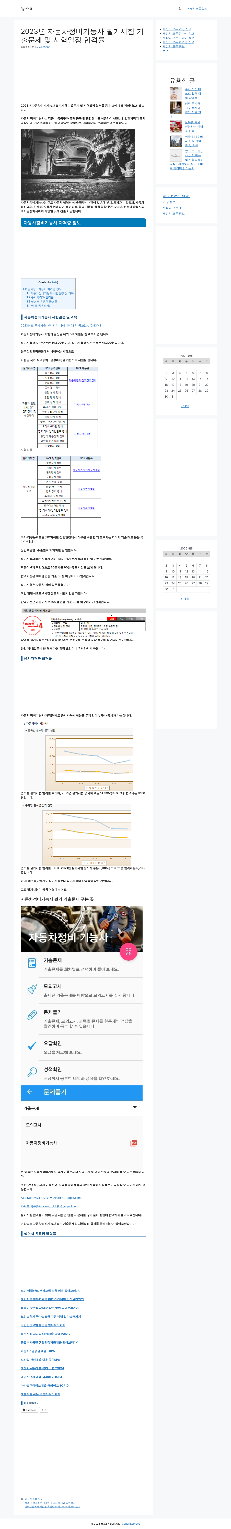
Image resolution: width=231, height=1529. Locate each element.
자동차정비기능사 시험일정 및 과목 (50, 293)
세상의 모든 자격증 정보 (178, 42)
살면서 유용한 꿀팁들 (42, 301)
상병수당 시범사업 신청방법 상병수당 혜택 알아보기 (52, 1506)
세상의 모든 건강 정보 (177, 29)
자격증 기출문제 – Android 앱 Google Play (49, 1206)
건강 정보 (169, 202)
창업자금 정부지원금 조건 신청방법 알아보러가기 (52, 1299)
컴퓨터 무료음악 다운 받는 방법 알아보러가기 (50, 1308)
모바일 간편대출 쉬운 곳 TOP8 (40, 1359)
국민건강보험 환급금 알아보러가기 (43, 1325)
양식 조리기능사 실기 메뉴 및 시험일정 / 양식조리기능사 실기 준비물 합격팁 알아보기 (186, 159)
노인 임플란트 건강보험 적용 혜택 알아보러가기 (51, 1290)
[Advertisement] (83, 78)
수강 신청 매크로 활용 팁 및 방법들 (193, 93)
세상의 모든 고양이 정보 (178, 37)
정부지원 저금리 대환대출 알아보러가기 (46, 1333)
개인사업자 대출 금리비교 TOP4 (41, 1377)
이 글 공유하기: (38, 305)
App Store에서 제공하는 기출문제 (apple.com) (51, 1197)
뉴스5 (26, 8)
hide (54, 282)
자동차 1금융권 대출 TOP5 (38, 1351)
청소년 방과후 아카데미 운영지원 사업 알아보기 (50, 1502)
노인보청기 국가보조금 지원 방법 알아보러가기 (51, 1316)
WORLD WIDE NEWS (176, 196)
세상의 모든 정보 (197, 8)
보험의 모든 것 (172, 207)
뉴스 (166, 50)
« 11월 (185, 406)
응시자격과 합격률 (40, 297)
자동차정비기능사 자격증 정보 (42, 289)
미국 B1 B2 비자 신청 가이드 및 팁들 (194, 141)
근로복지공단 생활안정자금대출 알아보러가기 (50, 1342)
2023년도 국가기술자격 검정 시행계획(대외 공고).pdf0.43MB (61, 325)
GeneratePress (131, 1523)
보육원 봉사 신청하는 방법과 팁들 (194, 127)
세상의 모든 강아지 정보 (178, 33)
